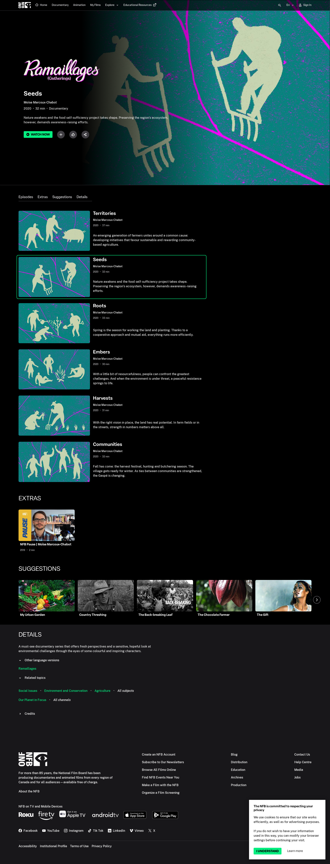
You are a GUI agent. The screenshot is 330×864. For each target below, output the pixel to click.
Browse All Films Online (159, 770)
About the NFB (29, 791)
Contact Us (302, 754)
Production (238, 785)
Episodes (26, 197)
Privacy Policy (102, 846)
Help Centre (302, 762)
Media (298, 770)
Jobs (297, 777)
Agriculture (102, 691)
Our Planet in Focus (32, 700)
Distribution (239, 762)
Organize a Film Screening (161, 793)
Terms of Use (79, 846)
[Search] (279, 5)
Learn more (295, 851)
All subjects (125, 691)
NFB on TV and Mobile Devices (40, 806)
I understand (267, 851)
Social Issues (28, 691)
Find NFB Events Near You (160, 777)
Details (82, 197)
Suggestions (62, 197)
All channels (62, 700)
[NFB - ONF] (24, 5)
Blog (234, 754)
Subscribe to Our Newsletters (163, 762)
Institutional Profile (53, 846)
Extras (43, 197)
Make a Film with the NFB (160, 785)
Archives (237, 777)
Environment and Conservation (65, 691)
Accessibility (28, 846)
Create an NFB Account (158, 754)
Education (238, 770)
